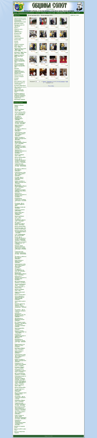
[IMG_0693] (53, 37)
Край (67, 81)
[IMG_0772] (63, 62)
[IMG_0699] (63, 37)
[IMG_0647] (43, 24)
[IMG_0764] (33, 62)
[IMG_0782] (53, 75)
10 (59, 81)
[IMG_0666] (63, 24)
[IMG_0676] (33, 37)
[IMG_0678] (43, 37)
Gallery (52, 85)
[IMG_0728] (53, 49)
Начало (44, 81)
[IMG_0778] (33, 75)
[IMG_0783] (63, 75)
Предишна (49, 81)
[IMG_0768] (43, 62)
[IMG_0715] (33, 49)
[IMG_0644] (33, 24)
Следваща (62, 81)
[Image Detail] (35, 27)
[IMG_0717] (43, 49)
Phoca (49, 85)
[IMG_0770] (53, 62)
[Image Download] (36, 27)
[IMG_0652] (53, 24)
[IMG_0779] (43, 75)
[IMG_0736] (63, 49)
